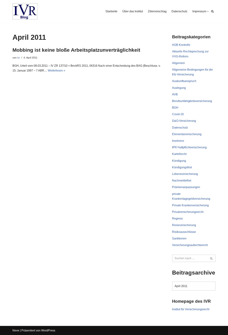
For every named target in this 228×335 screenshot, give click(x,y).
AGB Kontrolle (181, 44)
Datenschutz (179, 11)
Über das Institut (132, 11)
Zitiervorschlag (157, 11)
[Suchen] (212, 11)
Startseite (111, 11)
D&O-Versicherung (184, 120)
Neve (15, 330)
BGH (175, 107)
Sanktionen (179, 238)
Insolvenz (178, 140)
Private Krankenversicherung (190, 205)
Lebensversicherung (185, 173)
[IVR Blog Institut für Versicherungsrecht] (24, 11)
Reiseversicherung (184, 225)
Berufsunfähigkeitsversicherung (192, 101)
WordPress (48, 330)
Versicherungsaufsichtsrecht (190, 245)
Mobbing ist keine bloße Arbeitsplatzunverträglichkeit (76, 50)
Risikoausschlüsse (184, 231)
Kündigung (179, 160)
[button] (208, 11)
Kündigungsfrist (182, 167)
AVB (175, 94)
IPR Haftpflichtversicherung (189, 147)
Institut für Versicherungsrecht (190, 309)
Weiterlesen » (56, 70)
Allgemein (178, 63)
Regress (177, 218)
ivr (18, 57)
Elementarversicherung (186, 134)
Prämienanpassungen (186, 187)
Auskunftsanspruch (184, 81)
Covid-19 (178, 114)
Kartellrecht (179, 153)
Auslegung (179, 87)
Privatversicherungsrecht (187, 211)
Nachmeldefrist (181, 180)
